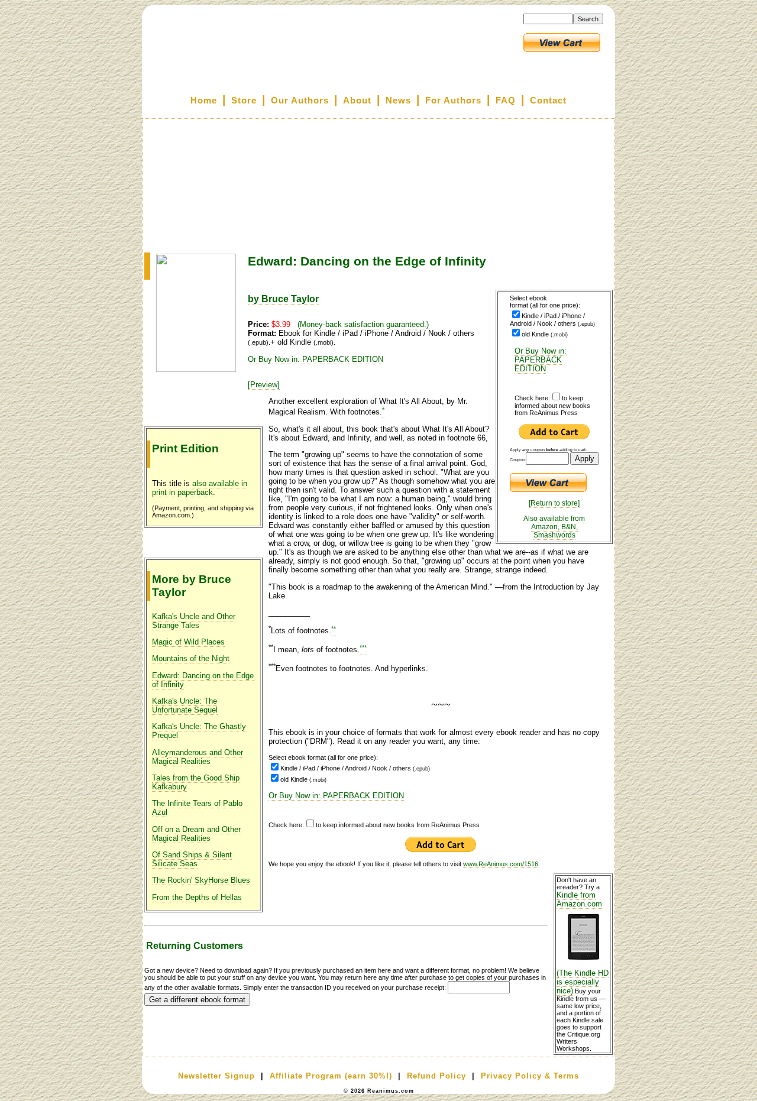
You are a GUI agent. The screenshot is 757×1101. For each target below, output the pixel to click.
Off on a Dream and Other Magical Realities (196, 834)
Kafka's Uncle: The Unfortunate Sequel (185, 705)
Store (244, 100)
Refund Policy (436, 1075)
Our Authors (300, 100)
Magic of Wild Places (188, 641)
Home (203, 100)
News (398, 100)
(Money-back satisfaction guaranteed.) (363, 324)
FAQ (506, 100)
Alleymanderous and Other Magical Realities (197, 757)
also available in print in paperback (199, 488)
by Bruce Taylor (283, 299)
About (357, 100)
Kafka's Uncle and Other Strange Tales (193, 621)
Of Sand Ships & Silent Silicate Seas (192, 859)
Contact (548, 100)
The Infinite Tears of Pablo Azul (197, 808)
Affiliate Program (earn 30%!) (331, 1075)
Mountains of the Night (190, 658)
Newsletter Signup (216, 1075)
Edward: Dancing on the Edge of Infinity (203, 680)
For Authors (453, 100)
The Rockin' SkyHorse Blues (201, 880)
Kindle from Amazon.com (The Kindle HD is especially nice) (583, 942)
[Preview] (264, 384)
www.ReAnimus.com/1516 (500, 863)
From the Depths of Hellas (197, 897)
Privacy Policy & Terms (530, 1075)
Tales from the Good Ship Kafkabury (196, 782)
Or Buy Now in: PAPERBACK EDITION (541, 360)
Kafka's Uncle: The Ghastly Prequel (199, 731)
